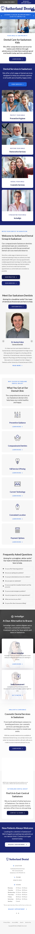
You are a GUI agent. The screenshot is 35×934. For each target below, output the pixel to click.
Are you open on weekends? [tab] (13, 581)
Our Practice (10, 277)
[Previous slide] (1, 15)
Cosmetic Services (17, 185)
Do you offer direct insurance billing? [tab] (15, 603)
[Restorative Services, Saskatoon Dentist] (17, 134)
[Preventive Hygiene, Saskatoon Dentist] (17, 101)
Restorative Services (17, 152)
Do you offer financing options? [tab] (14, 569)
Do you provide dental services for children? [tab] (17, 577)
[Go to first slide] (33, 15)
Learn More (16, 59)
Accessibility (15, 922)
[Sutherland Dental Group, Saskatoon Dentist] (17, 862)
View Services (16, 84)
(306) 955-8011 (9, 2)
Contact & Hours (16, 813)
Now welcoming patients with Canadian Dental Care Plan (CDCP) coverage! (17, 15)
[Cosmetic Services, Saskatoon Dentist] (17, 167)
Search (21, 922)
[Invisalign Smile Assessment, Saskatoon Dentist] (17, 677)
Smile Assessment (17, 684)
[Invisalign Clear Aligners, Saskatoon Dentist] (17, 200)
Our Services (10, 283)
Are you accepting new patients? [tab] (14, 573)
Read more (17, 365)
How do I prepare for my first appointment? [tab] (17, 595)
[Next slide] (32, 341)
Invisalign (17, 218)
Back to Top (28, 922)
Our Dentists (17, 306)
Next (33, 27)
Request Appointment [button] (26, 2)
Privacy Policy (7, 922)
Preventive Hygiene (17, 118)
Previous (1, 27)
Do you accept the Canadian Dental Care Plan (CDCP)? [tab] (18, 586)
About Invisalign (17, 653)
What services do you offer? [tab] (13, 599)
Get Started (16, 695)
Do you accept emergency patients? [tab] (15, 591)
